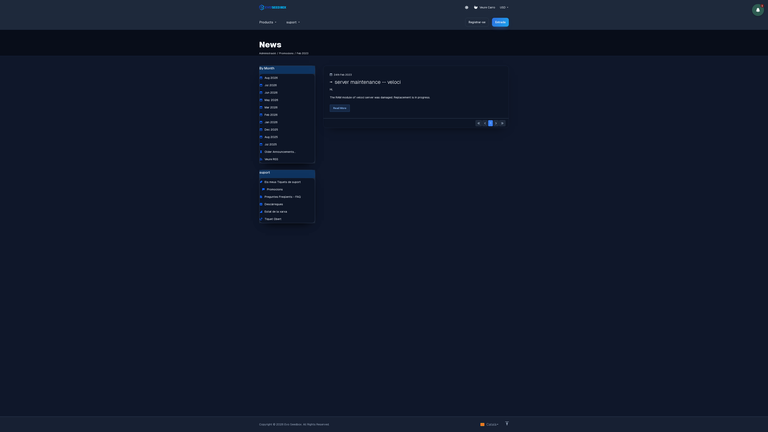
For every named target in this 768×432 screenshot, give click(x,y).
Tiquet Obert (272, 219)
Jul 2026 (270, 85)
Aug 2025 (271, 137)
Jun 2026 (271, 92)
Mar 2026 (271, 107)
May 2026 (271, 100)
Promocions (286, 53)
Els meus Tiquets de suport (282, 182)
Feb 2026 (271, 114)
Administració (267, 53)
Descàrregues (273, 204)
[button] (758, 10)
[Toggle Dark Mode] (466, 7)
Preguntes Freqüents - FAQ (282, 196)
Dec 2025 (271, 129)
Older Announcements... (280, 151)
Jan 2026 (271, 122)
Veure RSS (271, 159)
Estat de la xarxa (275, 211)
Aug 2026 (271, 77)
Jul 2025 (270, 144)
